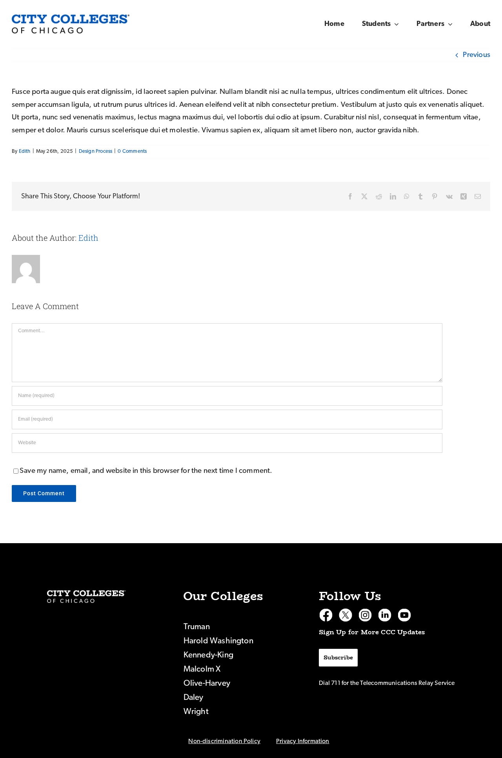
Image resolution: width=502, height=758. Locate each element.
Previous (476, 55)
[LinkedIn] (384, 615)
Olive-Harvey (207, 683)
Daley (194, 697)
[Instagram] (365, 615)
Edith (25, 151)
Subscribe (338, 657)
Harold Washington (218, 641)
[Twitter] (345, 615)
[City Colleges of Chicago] (86, 596)
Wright (196, 711)
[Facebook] (326, 615)
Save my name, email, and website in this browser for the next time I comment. (146, 470)
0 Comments (132, 151)
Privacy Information (302, 741)
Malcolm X (202, 669)
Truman (197, 627)
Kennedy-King (208, 655)
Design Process (96, 151)
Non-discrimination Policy (224, 741)
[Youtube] (404, 615)
